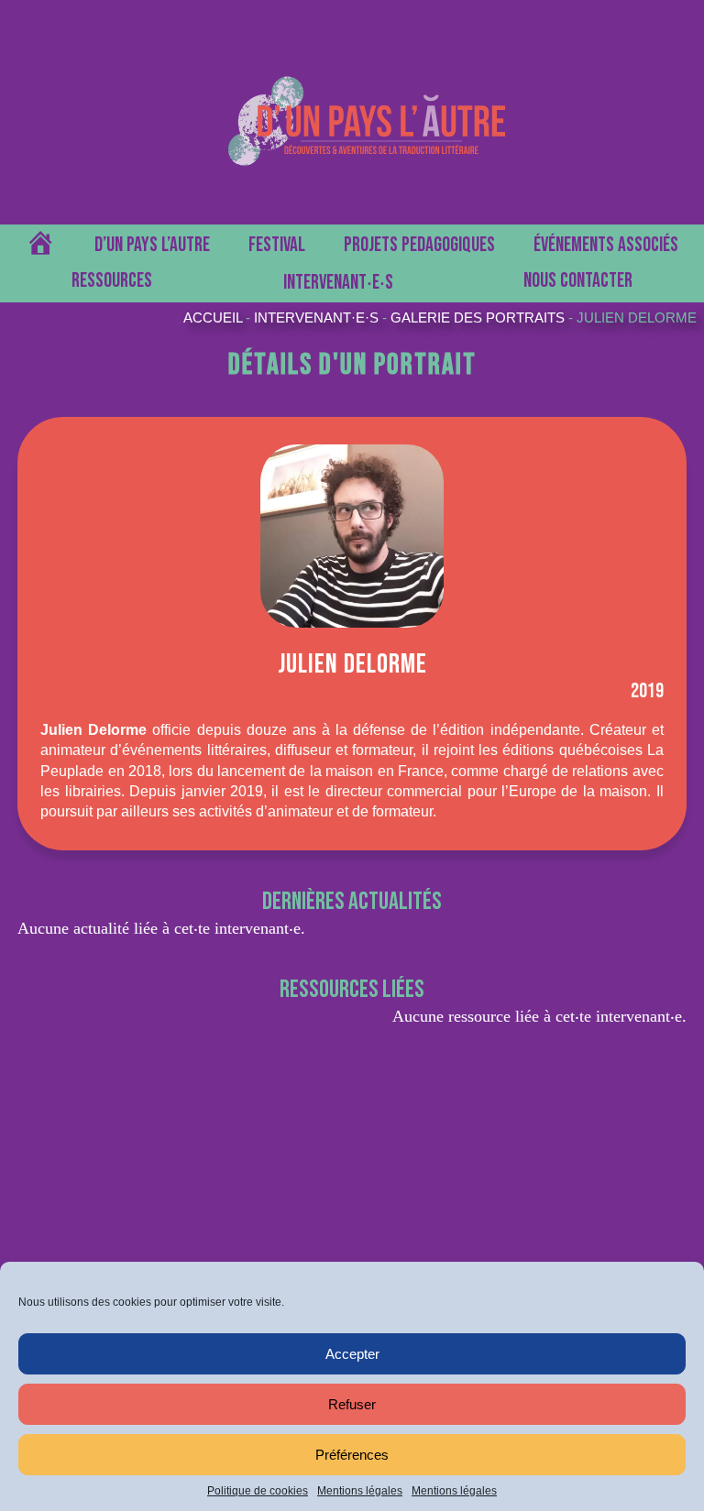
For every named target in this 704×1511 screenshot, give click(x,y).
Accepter (352, 1354)
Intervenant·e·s (316, 317)
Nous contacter (577, 280)
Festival (276, 245)
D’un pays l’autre (152, 245)
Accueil (212, 317)
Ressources (112, 280)
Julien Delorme (637, 317)
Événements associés (606, 245)
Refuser (352, 1404)
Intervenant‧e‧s (338, 282)
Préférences (352, 1454)
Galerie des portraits (477, 317)
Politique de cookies (257, 1490)
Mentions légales (359, 1490)
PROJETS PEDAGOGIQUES (419, 245)
